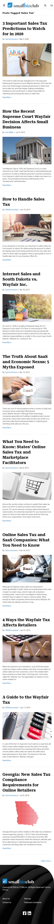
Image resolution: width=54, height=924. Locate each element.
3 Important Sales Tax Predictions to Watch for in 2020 (25, 28)
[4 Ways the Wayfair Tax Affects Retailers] (27, 648)
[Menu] (3, 5)
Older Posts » (46, 861)
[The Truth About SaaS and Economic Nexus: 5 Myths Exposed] (27, 390)
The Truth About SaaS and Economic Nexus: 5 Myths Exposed (26, 361)
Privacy (5, 890)
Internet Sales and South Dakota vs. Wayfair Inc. (21, 279)
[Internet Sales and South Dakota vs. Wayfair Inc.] (27, 308)
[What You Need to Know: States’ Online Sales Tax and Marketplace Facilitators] (27, 486)
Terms (47, 887)
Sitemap (27, 899)
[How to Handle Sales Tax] (27, 228)
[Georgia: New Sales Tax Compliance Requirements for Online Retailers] (27, 813)
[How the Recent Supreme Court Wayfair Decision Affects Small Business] (27, 150)
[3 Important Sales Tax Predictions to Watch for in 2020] (27, 60)
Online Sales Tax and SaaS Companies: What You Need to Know (26, 540)
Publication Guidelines (32, 902)
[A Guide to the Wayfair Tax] (27, 726)
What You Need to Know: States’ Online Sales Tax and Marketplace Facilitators (24, 452)
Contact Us (7, 902)
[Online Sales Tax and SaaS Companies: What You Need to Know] (27, 569)
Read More (7, 97)
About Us (6, 899)
